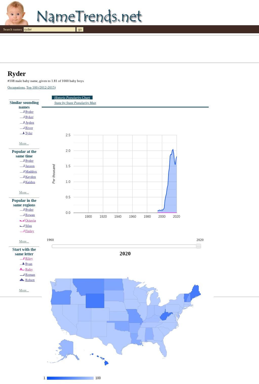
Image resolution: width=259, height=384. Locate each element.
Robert (30, 280)
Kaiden (30, 182)
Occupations (16, 87)
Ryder (29, 112)
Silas (28, 226)
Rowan (30, 215)
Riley (29, 258)
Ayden (29, 122)
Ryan (28, 264)
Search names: (13, 29)
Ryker (29, 117)
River (29, 128)
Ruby (29, 269)
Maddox (31, 171)
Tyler (28, 133)
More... (24, 143)
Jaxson (30, 166)
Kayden (30, 177)
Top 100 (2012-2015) (41, 87)
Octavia (30, 220)
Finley (29, 231)
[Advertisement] (129, 48)
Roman (30, 275)
